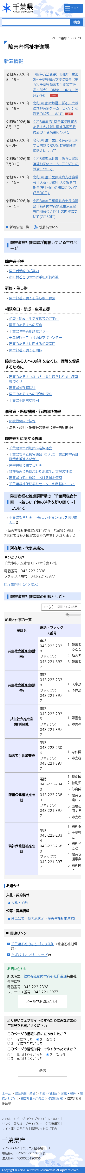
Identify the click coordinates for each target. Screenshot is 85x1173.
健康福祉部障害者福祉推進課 (45, 976)
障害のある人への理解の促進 (30, 393)
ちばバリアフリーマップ (29, 954)
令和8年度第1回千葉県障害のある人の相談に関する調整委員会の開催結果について (55, 127)
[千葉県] (17, 8)
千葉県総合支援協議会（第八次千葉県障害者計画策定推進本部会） (43, 456)
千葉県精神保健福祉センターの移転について (42, 483)
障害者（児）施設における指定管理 (35, 477)
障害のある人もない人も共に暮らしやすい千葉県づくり (43, 379)
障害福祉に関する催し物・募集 (32, 298)
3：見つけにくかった (27, 1058)
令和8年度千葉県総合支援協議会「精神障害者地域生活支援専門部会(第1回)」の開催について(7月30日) (55, 208)
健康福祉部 (55, 1098)
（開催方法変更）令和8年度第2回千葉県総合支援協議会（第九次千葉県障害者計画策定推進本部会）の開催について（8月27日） (55, 85)
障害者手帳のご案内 (24, 270)
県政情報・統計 (25, 1093)
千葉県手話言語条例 (24, 400)
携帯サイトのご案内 (44, 1128)
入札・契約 (19, 902)
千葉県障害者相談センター (29, 331)
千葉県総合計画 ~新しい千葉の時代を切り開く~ (43, 520)
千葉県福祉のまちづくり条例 (32, 943)
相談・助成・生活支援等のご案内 (34, 318)
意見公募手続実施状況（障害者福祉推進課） (44, 918)
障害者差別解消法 (22, 387)
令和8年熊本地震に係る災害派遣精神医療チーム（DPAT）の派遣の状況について (56, 108)
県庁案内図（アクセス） (22, 584)
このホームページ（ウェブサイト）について (31, 1118)
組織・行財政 (48, 1093)
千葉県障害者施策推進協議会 (30, 448)
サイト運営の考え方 (15, 1128)
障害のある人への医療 (25, 324)
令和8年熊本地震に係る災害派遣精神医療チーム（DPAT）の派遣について (56, 164)
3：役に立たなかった (27, 1043)
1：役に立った (22, 1039)
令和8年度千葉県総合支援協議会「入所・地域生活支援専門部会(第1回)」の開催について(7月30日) (55, 184)
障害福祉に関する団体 (25, 350)
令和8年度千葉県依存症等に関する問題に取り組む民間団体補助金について (55, 145)
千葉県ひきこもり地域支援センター (35, 337)
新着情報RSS (48, 227)
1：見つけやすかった (27, 1054)
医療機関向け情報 (22, 421)
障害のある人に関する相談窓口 (32, 343)
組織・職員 (68, 1093)
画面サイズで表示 (67, 607)
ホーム (6, 1093)
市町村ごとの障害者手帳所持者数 (34, 277)
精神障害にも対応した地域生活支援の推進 (40, 471)
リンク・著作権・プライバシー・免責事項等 (31, 1123)
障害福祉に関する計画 (25, 465)
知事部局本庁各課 (32, 1098)
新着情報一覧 (19, 227)
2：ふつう (47, 1039)
